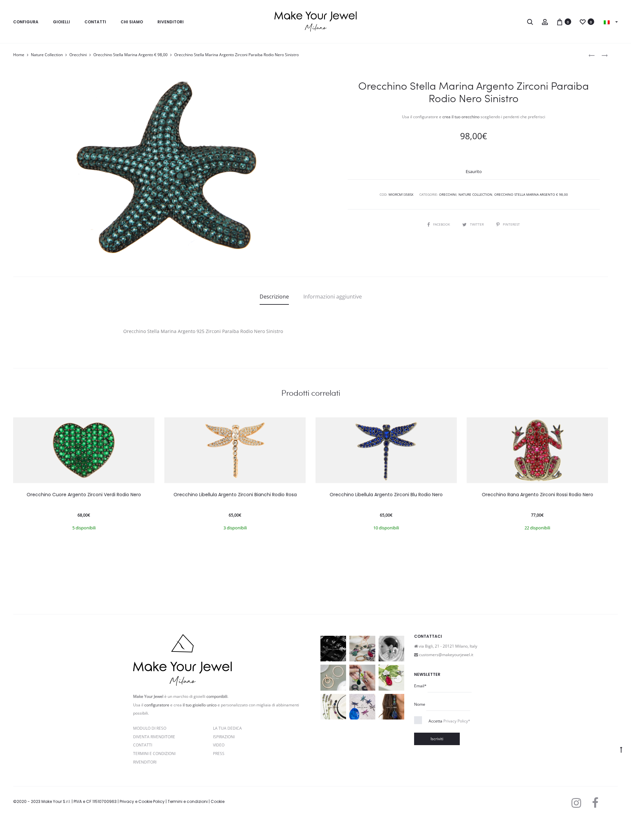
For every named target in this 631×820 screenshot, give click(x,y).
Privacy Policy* (456, 721)
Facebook (442, 224)
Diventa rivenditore (154, 737)
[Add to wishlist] (146, 425)
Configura (25, 22)
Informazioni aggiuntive (332, 296)
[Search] (530, 21)
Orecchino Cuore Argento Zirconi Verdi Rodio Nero (84, 494)
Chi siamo (132, 22)
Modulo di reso (149, 728)
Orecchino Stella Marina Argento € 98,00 (130, 54)
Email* (420, 686)
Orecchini (78, 54)
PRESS (218, 753)
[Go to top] (621, 749)
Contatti (95, 22)
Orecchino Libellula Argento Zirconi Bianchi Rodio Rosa (235, 494)
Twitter (477, 224)
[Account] (545, 21)
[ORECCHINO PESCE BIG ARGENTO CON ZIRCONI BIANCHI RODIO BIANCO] (601, 55)
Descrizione (274, 296)
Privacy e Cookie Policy (142, 801)
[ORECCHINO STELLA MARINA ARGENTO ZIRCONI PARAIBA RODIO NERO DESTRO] (591, 55)
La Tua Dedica (227, 728)
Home (18, 54)
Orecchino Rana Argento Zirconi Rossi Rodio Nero (537, 494)
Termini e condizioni (188, 801)
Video (218, 745)
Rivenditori (170, 22)
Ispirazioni (224, 737)
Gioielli (61, 22)
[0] (559, 21)
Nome (419, 704)
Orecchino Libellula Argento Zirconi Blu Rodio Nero (386, 494)
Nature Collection (47, 54)
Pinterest (511, 224)
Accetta (449, 721)
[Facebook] (595, 803)
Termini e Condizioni (154, 753)
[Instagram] (576, 803)
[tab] (274, 296)
